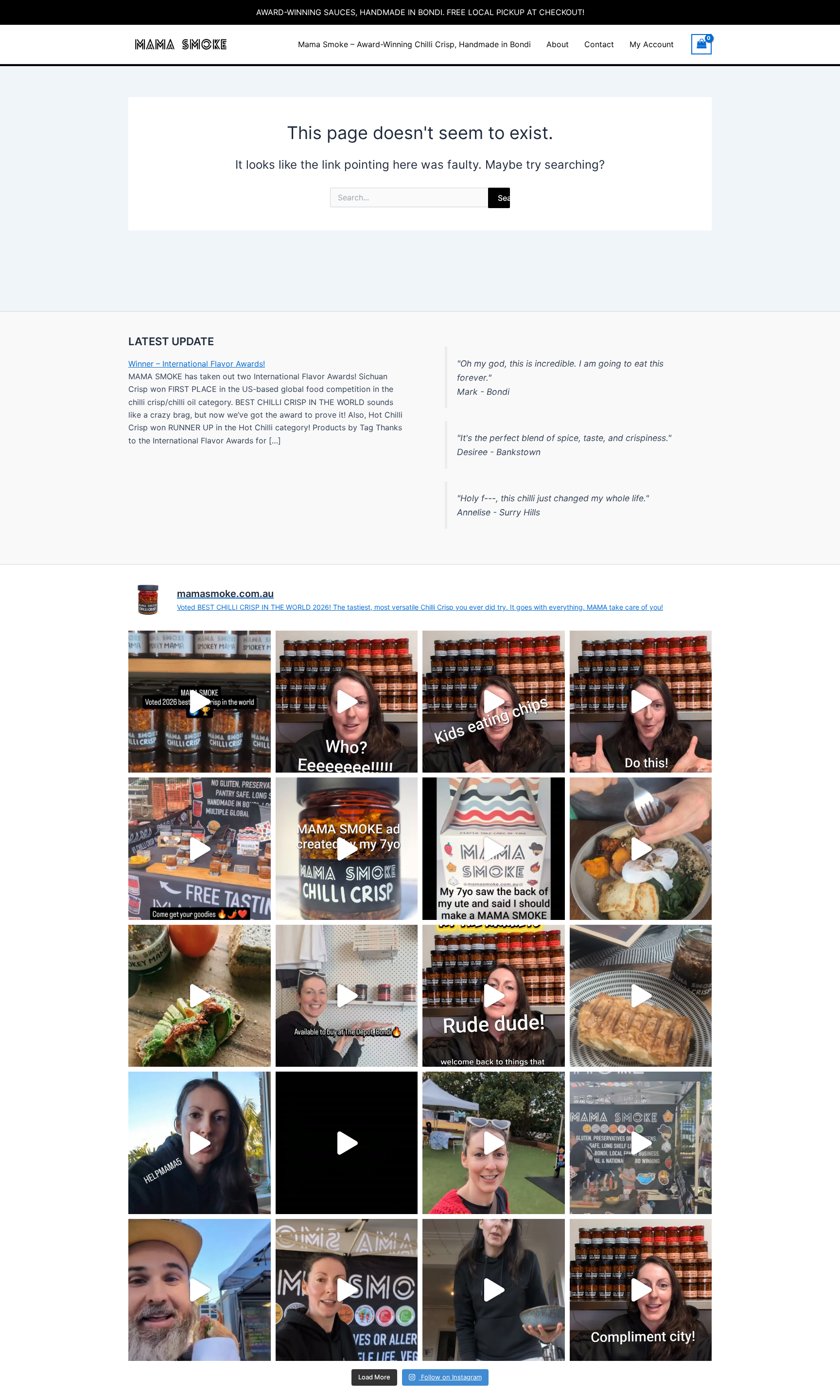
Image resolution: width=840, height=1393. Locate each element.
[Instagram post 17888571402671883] (347, 848)
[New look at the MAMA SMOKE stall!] (347, 1290)
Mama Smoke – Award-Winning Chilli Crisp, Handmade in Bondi (414, 44)
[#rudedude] (493, 996)
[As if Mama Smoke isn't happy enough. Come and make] (641, 702)
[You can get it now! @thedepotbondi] (347, 996)
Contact (599, 44)
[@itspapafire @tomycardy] (347, 702)
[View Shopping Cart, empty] (701, 44)
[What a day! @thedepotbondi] (347, 1143)
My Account (652, 44)
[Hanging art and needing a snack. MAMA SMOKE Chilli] (641, 996)
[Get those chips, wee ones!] (493, 702)
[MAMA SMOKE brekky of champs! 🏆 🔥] (199, 996)
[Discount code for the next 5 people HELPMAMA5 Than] (199, 1143)
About (557, 44)
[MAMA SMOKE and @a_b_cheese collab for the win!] (199, 1290)
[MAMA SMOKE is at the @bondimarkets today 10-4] (199, 848)
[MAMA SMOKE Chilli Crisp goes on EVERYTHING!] (493, 1290)
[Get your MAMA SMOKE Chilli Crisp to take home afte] (641, 848)
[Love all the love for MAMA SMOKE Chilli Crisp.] (641, 1290)
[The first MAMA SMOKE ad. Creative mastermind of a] (493, 848)
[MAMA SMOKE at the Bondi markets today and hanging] (641, 1143)
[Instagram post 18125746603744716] (199, 702)
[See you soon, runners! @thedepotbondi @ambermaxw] (493, 1143)
